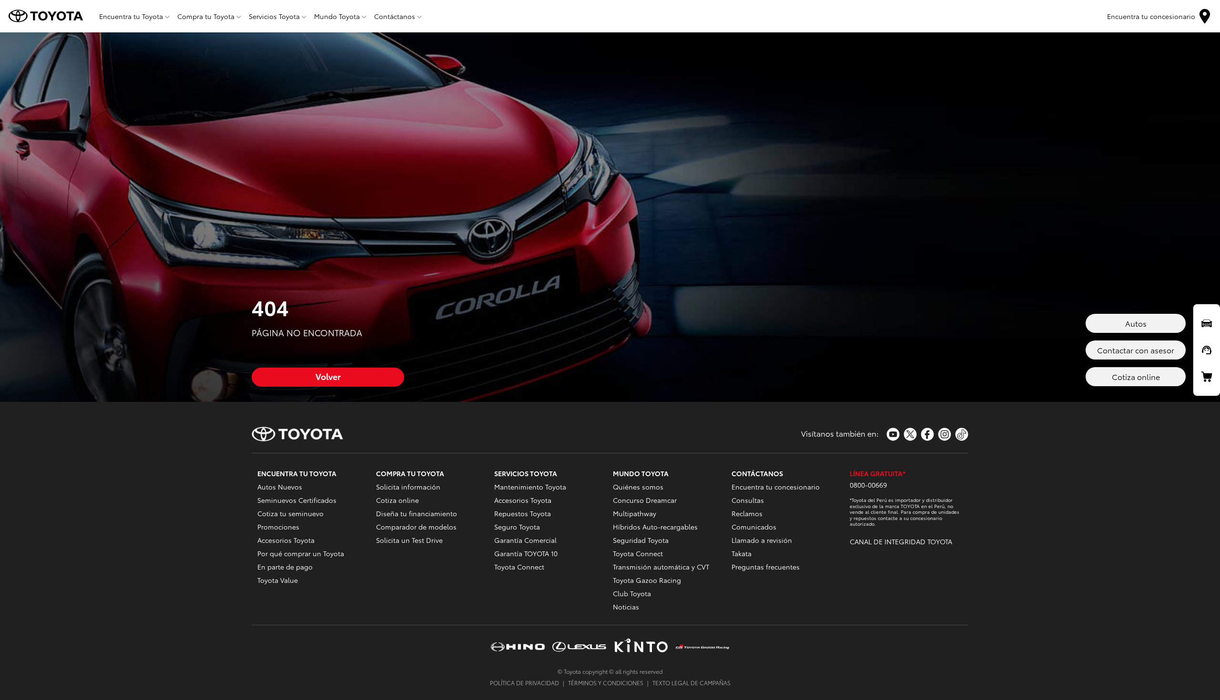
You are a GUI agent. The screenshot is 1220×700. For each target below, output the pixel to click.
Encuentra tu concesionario (776, 486)
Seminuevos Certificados (296, 500)
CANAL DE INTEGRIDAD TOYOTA (901, 541)
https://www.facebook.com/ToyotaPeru (927, 434)
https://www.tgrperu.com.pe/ (702, 647)
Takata (742, 553)
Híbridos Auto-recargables (655, 526)
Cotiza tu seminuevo (290, 513)
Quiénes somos (638, 486)
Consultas (748, 500)
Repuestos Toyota (522, 513)
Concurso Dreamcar (645, 500)
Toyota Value (277, 580)
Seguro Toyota (517, 526)
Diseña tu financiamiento (416, 513)
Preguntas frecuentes (766, 566)
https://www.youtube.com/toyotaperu (893, 434)
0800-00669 (868, 485)
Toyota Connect (519, 566)
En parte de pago (285, 566)
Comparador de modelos (416, 526)
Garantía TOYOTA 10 (526, 553)
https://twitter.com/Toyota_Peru (910, 434)
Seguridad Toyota (641, 540)
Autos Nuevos (279, 486)
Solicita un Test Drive (409, 540)
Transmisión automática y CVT (661, 566)
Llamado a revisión (762, 540)
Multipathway (634, 513)
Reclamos (747, 513)
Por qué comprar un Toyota (300, 553)
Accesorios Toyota (286, 540)
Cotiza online (397, 500)
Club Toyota (632, 593)
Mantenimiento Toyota (530, 486)
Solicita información (408, 486)
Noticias (626, 606)
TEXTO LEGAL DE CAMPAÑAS (691, 683)
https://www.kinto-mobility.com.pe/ (641, 646)
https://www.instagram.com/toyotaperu (944, 434)
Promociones (278, 526)
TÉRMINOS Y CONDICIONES (605, 683)
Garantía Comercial (525, 540)
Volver (328, 376)
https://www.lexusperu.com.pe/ (579, 646)
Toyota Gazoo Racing (647, 580)
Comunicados (754, 526)
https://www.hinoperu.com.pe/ (518, 646)
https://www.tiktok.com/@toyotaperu (961, 434)
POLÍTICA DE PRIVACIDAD (524, 683)
